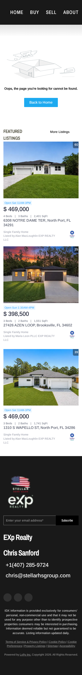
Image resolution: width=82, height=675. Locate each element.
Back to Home (41, 102)
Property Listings (34, 646)
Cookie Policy (57, 641)
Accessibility (67, 646)
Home (16, 12)
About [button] (71, 12)
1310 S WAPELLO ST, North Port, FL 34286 (39, 428)
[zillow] (18, 597)
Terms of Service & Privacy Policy (26, 641)
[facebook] (7, 597)
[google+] (28, 597)
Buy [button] (34, 12)
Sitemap (52, 646)
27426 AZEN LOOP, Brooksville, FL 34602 (37, 325)
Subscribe (67, 520)
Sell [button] (51, 12)
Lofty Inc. (25, 654)
